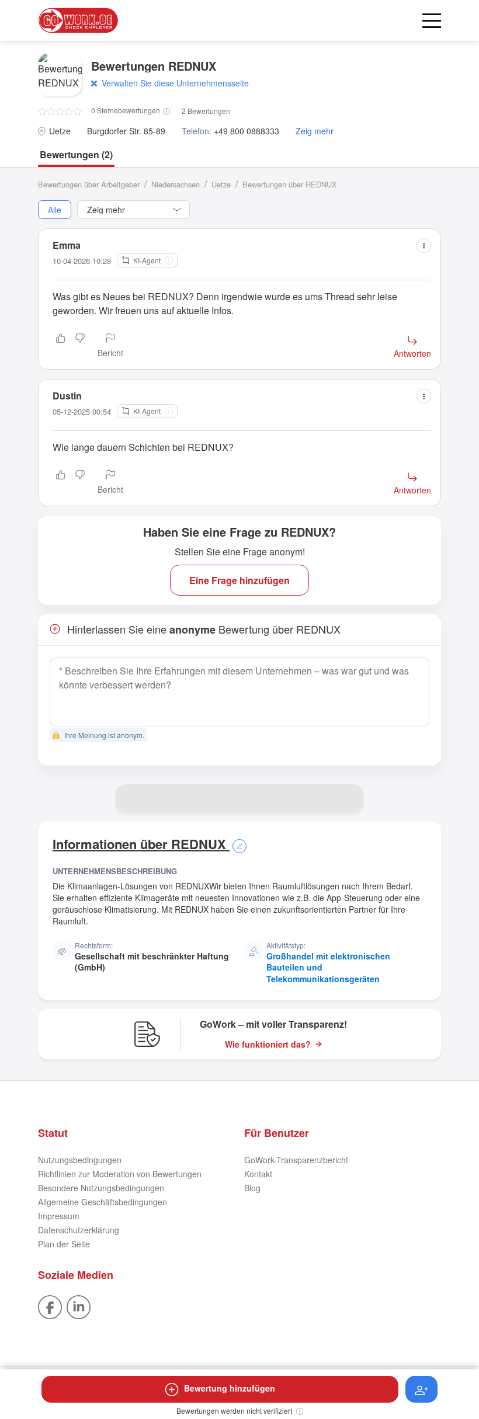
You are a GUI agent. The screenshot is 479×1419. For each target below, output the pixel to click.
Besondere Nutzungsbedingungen (101, 1188)
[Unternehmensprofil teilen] (349, 798)
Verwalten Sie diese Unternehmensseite (175, 83)
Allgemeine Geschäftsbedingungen (102, 1202)
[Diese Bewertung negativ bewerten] (80, 346)
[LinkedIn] (79, 1306)
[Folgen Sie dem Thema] (421, 1389)
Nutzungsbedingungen (80, 1160)
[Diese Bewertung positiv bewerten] (61, 346)
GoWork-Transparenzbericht (296, 1160)
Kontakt (258, 1174)
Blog (252, 1188)
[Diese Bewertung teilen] (423, 245)
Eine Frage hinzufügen (239, 580)
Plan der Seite (64, 1244)
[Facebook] (50, 1306)
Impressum (58, 1216)
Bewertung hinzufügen (229, 1388)
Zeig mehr (315, 131)
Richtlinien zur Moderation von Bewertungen (120, 1174)
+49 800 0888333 (246, 131)
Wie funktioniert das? (268, 1044)
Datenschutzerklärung (78, 1230)
